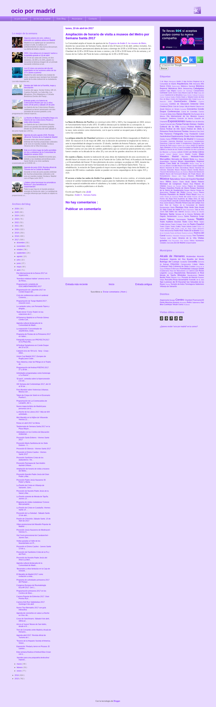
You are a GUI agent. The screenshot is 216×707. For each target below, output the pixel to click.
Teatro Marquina (198, 228)
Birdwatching (188, 88)
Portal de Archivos (172, 197)
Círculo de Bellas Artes (168, 114)
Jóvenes (167, 147)
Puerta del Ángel (167, 199)
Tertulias (189, 235)
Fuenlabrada (185, 269)
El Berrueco (175, 269)
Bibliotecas (173, 88)
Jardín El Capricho (197, 145)
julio (19, 260)
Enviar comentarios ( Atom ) (115, 292)
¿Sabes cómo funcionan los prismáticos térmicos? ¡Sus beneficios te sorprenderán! (40, 184)
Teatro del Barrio (176, 233)
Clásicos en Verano (172, 109)
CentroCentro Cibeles (186, 101)
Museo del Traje (180, 176)
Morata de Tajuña (169, 275)
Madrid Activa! (166, 154)
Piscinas (164, 194)
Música (165, 178)
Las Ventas (193, 152)
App (185, 81)
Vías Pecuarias (174, 240)
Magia (201, 154)
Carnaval (164, 93)
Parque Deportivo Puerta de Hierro (175, 188)
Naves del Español (188, 179)
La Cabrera (190, 271)
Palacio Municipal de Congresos (182, 183)
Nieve (163, 182)
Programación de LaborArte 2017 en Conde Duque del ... (31, 291)
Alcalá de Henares (173, 256)
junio (19, 263)
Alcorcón (200, 256)
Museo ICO (182, 165)
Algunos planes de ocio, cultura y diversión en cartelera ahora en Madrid (39, 39)
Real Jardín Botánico (167, 203)
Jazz (162, 147)
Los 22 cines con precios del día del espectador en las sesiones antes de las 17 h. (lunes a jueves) (40, 70)
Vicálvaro (187, 304)
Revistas (179, 207)
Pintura (201, 192)
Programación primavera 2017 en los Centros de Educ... (31, 592)
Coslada (192, 266)
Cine (202, 104)
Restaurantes (165, 207)
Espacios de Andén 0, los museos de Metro (127, 43)
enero (19, 671)
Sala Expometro (189, 209)
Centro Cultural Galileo (168, 97)
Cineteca (164, 106)
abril (19, 270)
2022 (17, 222)
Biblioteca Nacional (188, 86)
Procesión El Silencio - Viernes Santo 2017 (33, 449)
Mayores (186, 156)
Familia (189, 122)
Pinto (179, 277)
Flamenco (168, 134)
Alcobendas (191, 256)
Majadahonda (180, 273)
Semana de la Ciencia (184, 214)
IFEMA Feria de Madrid (182, 139)
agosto (20, 256)
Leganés (164, 273)
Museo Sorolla (193, 170)
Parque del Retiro (178, 192)
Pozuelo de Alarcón (190, 277)
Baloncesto (176, 86)
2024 (17, 216)
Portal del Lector (185, 197)
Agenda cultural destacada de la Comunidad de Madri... (29, 324)
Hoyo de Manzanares (178, 271)
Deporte (187, 114)
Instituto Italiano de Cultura (181, 145)
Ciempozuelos (186, 264)
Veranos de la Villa (188, 238)
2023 (17, 219)
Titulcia (168, 284)
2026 (17, 209)
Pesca (196, 192)
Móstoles (182, 275)
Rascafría (169, 280)
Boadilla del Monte (195, 259)
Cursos (201, 111)
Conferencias (174, 111)
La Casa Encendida (183, 147)
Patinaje (190, 192)
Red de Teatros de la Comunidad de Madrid (184, 205)
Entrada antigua (143, 284)
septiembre (21, 253)
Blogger (117, 701)
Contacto (93, 18)
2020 (17, 229)
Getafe (201, 269)
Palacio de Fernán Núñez (177, 186)
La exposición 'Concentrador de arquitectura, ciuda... (29, 330)
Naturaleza (175, 179)
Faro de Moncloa (198, 121)
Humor (168, 139)
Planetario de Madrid (177, 194)
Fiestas (185, 131)
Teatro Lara (170, 228)
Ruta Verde (189, 207)
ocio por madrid (33, 11)
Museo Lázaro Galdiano (195, 165)
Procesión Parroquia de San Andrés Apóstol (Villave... (30, 464)
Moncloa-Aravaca (172, 302)
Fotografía (179, 134)
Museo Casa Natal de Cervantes (175, 163)
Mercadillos (165, 159)
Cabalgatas (198, 88)
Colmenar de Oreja (181, 266)
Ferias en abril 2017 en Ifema (28, 423)
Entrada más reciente (77, 284)
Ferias (179, 124)
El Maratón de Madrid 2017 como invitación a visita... (29, 575)
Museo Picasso (181, 170)
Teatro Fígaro (165, 226)
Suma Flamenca (191, 216)
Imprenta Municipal (176, 141)
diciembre (21, 243)
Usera (181, 304)
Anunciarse (77, 18)
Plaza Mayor (191, 194)
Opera (194, 182)
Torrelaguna (190, 284)
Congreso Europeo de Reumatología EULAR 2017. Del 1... (31, 586)
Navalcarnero (193, 275)
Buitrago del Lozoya (170, 261)
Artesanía (197, 84)
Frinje (186, 134)
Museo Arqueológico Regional (191, 161)
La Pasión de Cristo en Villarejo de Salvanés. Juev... (30, 486)
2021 (17, 226)
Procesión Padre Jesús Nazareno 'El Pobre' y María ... (31, 481)
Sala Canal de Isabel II (173, 210)
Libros (201, 152)
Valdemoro (199, 284)
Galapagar (195, 269)
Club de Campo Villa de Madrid (184, 106)
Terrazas (183, 235)
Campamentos (199, 91)
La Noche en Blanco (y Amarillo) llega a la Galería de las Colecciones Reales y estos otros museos (41, 120)
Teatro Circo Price (190, 222)
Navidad (200, 179)
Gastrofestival (165, 136)
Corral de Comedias (190, 111)
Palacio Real (188, 184)
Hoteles (163, 139)
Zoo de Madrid (180, 243)
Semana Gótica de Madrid (194, 211)
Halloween (199, 136)
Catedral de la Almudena (174, 95)
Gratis (187, 136)
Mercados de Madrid (180, 159)
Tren (194, 236)
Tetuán (175, 304)
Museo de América (182, 172)
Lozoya (171, 273)
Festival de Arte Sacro (176, 129)
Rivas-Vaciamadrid (181, 280)
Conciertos (192, 109)
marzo (19, 664)
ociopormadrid (191, 243)
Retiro (173, 207)
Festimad (184, 127)
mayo (19, 267)
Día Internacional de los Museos (182, 116)
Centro (180, 299)
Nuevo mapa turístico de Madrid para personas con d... (31, 407)
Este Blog (61, 18)
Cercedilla (193, 261)
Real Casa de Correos (176, 201)
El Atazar (167, 269)
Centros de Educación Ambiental (184, 104)
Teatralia (191, 219)
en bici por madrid (42, 18)
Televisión (176, 235)
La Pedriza (173, 152)
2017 (17, 240)
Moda (192, 159)
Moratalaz (183, 302)
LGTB (173, 147)
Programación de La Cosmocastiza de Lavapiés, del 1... (31, 402)
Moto (197, 159)
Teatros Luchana (188, 233)
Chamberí (189, 300)
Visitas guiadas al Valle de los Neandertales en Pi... (28, 542)
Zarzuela (170, 243)
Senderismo (172, 216)
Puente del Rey (198, 197)
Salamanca (196, 302)
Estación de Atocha (186, 118)
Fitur (162, 134)
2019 (17, 233)
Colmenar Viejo (166, 266)
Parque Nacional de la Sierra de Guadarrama (182, 189)
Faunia (162, 124)
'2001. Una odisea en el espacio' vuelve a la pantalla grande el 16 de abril (40, 54)
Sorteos (181, 216)
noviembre (21, 246)
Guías (192, 136)
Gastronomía (177, 136)
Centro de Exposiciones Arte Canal (184, 99)
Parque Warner (190, 190)
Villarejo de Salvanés (168, 286)
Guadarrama (165, 271)
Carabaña (184, 262)
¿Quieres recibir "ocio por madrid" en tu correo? (179, 327)
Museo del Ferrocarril (174, 174)
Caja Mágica (172, 91)
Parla (168, 277)
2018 (17, 236)
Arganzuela (165, 300)
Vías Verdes (185, 240)
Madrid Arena (179, 154)
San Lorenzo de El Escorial (173, 282)
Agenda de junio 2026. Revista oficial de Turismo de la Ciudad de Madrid (40, 168)
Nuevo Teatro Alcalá (182, 182)
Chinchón (175, 264)
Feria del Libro (170, 124)
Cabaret (163, 91)
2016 (17, 675)
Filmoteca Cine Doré (196, 131)
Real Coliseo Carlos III (195, 201)
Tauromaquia (181, 219)
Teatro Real (179, 231)
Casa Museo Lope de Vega (188, 93)
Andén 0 (78, 195)
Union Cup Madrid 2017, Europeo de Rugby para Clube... (31, 357)
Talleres (171, 219)
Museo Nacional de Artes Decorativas (174, 168)
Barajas (172, 300)
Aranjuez (165, 259)
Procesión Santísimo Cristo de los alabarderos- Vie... (29, 459)
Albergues (172, 81)
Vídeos (192, 240)
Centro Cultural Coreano (195, 95)
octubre (20, 250)
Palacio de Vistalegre (196, 186)
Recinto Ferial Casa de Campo (188, 203)
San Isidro (170, 212)
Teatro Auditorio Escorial (171, 222)
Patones (174, 277)
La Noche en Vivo (190, 149)
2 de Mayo (164, 81)
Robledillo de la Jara (196, 280)
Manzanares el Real (195, 273)
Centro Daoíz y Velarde (184, 97)
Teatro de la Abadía (192, 231)
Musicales (200, 176)
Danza (179, 114)
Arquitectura (183, 83)
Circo (170, 106)
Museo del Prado (189, 174)
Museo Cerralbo (172, 165)
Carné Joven (173, 93)
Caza (185, 95)
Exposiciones (177, 121)
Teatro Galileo (176, 226)
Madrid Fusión (192, 154)
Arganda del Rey (178, 259)
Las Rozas (199, 271)
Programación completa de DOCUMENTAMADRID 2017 (29, 285)
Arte (191, 84)
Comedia (183, 109)
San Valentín (180, 211)
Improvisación (189, 141)
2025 (17, 212)
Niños (169, 181)
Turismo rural (166, 238)
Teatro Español (197, 224)
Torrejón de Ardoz (178, 284)
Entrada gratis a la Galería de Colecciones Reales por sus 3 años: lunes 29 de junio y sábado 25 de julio (39, 103)
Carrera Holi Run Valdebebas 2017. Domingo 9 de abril (30, 603)
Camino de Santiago (185, 91)
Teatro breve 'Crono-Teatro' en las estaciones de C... (29, 313)
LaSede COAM (183, 152)
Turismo (200, 235)
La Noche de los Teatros (174, 149)
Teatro (200, 219)
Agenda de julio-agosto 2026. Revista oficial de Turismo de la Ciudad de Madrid (40, 136)
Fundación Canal (197, 134)
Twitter (175, 238)
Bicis (180, 88)
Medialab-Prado (197, 156)
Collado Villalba (198, 264)
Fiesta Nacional (175, 131)
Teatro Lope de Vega (183, 228)
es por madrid (20, 18)
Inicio (111, 284)
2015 (17, 679)
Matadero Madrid (171, 156)
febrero (20, 667)
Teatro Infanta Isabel (189, 226)
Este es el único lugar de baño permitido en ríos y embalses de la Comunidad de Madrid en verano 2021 (40, 152)
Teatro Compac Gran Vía (180, 224)
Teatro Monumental (167, 230)
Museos (192, 176)
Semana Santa (89, 195)
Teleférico (169, 235)
